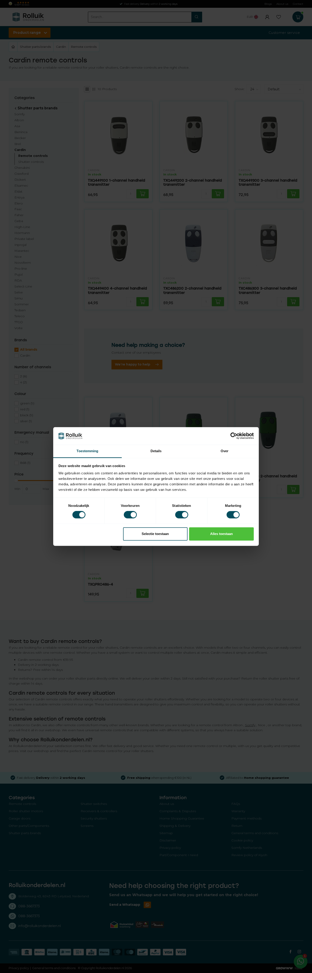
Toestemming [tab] (87, 451)
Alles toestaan (221, 534)
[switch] (130, 515)
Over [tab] (224, 451)
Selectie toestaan (155, 534)
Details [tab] (156, 451)
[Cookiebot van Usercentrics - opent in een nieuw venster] (234, 436)
